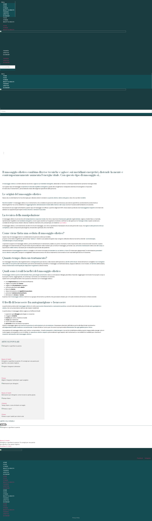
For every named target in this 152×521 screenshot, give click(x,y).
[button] (7, 2)
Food (5, 6)
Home (5, 4)
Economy (6, 16)
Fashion (6, 12)
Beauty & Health (8, 10)
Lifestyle (6, 14)
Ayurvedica (62, 223)
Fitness (5, 8)
